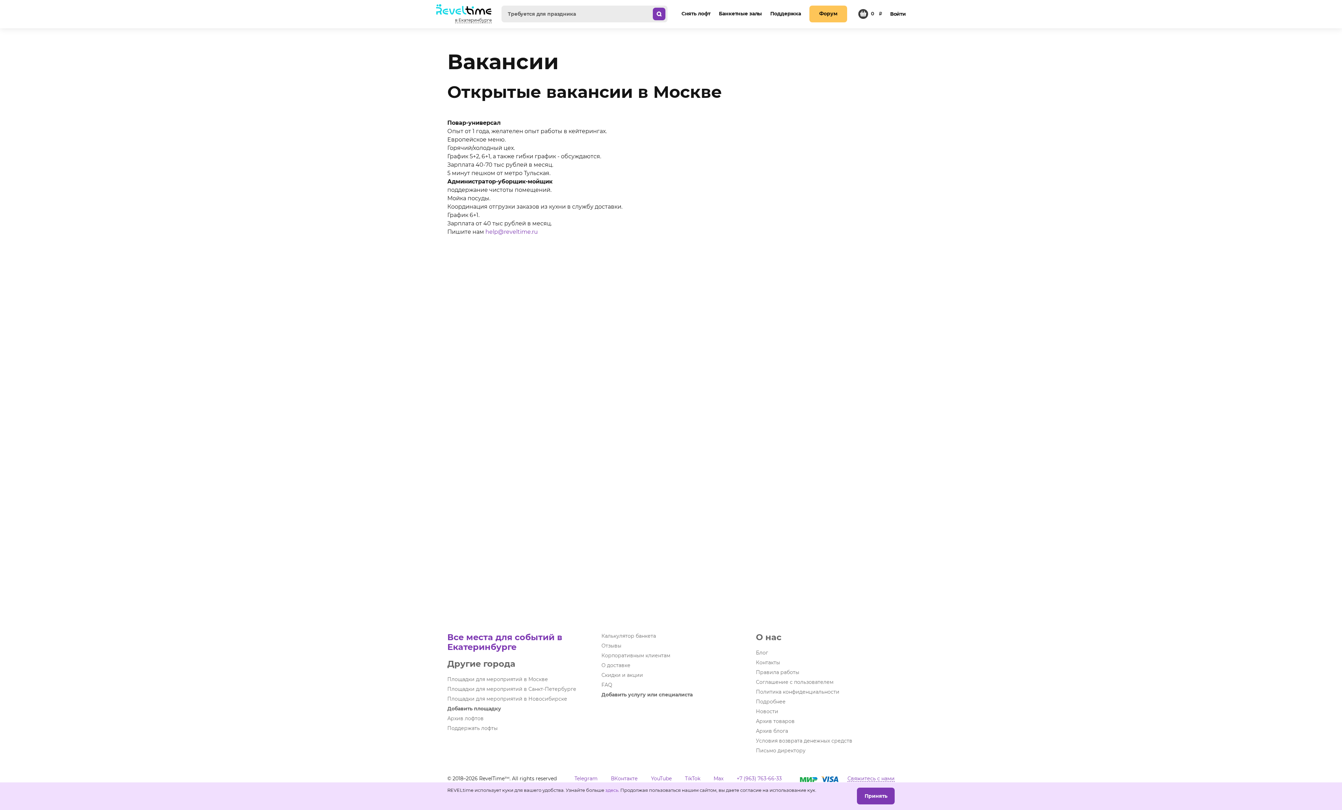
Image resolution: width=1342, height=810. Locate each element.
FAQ (606, 685)
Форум (828, 13)
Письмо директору (781, 750)
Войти (898, 14)
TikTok (692, 778)
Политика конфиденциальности (797, 692)
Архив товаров (775, 721)
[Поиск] (659, 14)
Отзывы (611, 646)
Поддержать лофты (472, 728)
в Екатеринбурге (473, 20)
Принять (876, 796)
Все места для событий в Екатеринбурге (504, 642)
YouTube (661, 778)
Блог (762, 653)
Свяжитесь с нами (871, 778)
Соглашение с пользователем (795, 682)
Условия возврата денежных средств (804, 741)
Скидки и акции (622, 675)
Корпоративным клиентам (635, 655)
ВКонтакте (624, 778)
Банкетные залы (740, 13)
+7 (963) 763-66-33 (759, 778)
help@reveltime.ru (511, 232)
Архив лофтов (465, 718)
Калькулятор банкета (628, 636)
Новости (767, 711)
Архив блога (772, 731)
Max (718, 778)
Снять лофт (696, 13)
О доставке (615, 665)
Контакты (768, 662)
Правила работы (777, 672)
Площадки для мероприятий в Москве (497, 679)
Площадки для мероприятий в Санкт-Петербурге (511, 689)
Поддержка (785, 13)
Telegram (586, 778)
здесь (611, 790)
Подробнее (771, 702)
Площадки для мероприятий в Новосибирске (507, 699)
